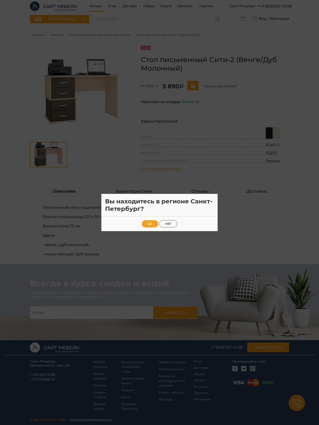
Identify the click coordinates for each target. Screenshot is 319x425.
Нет (168, 223)
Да (150, 223)
